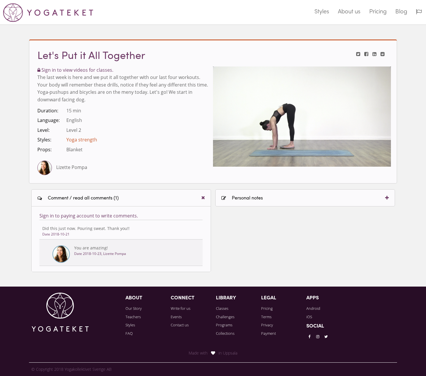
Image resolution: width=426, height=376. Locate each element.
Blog (401, 12)
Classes (222, 308)
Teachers (133, 316)
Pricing (378, 12)
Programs (224, 325)
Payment (268, 333)
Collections (225, 333)
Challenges (225, 316)
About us (349, 12)
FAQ (129, 333)
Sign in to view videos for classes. (76, 70)
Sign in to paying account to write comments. (88, 216)
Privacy (267, 325)
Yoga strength (81, 139)
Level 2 (73, 130)
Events (176, 316)
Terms (266, 316)
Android (313, 308)
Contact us (180, 325)
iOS (309, 316)
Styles (321, 12)
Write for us (180, 308)
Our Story (133, 308)
